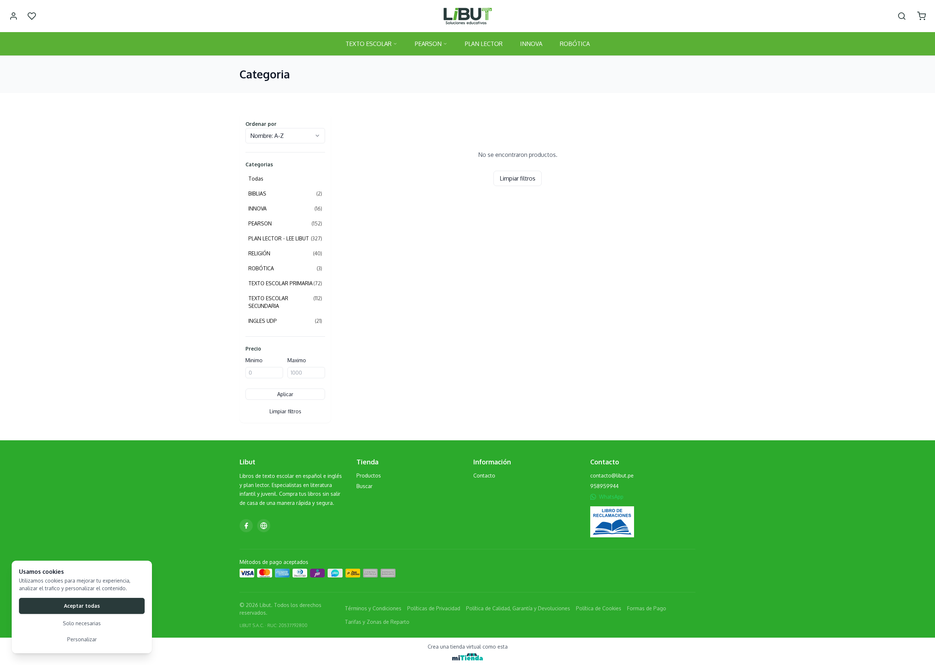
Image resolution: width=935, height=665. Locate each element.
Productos (368, 475)
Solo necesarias (82, 623)
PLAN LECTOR (484, 43)
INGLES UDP (285, 321)
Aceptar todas (82, 606)
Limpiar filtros (285, 411)
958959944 (604, 486)
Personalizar (82, 639)
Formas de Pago (646, 608)
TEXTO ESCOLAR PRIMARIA (285, 283)
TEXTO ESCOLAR (369, 43)
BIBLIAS (285, 193)
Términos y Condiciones (373, 608)
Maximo (296, 360)
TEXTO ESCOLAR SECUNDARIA (285, 302)
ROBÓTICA (575, 43)
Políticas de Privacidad (433, 608)
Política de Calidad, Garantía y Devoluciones (518, 608)
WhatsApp (611, 497)
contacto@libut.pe (612, 475)
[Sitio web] (263, 525)
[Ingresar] (13, 16)
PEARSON (428, 43)
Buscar (364, 486)
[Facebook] (246, 525)
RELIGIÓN (285, 253)
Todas (255, 178)
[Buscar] (901, 16)
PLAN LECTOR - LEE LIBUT (285, 238)
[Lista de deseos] (31, 16)
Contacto (484, 475)
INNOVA (531, 43)
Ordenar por (260, 124)
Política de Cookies (598, 608)
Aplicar (285, 394)
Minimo (254, 360)
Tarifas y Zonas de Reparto (377, 622)
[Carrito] (921, 16)
